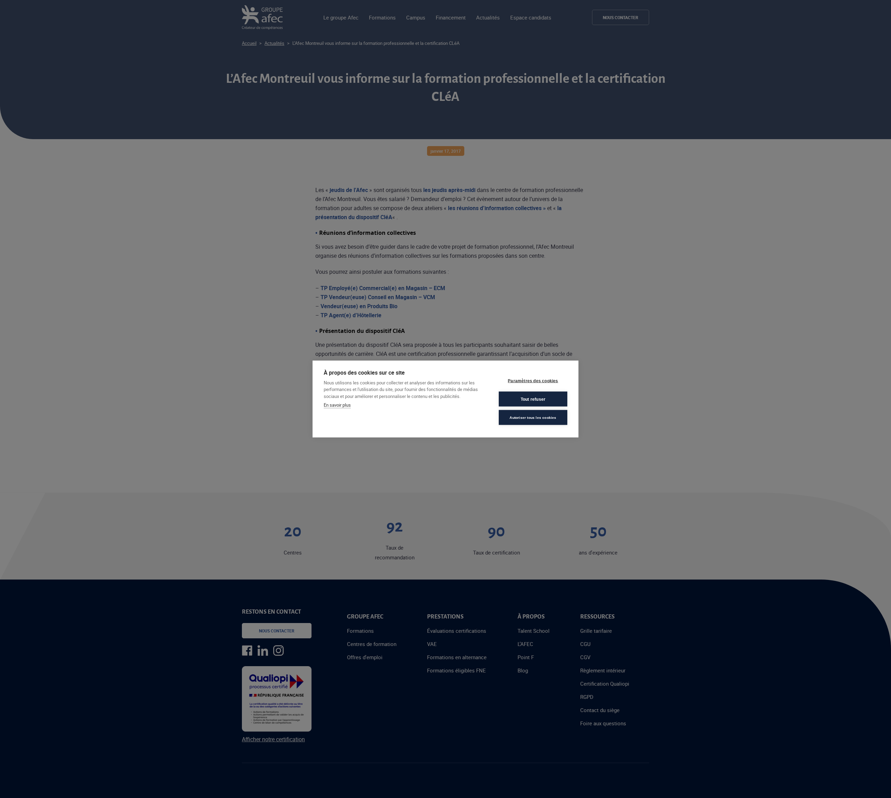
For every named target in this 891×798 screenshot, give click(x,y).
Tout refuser (533, 399)
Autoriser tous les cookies (533, 417)
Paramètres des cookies (533, 380)
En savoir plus (337, 405)
